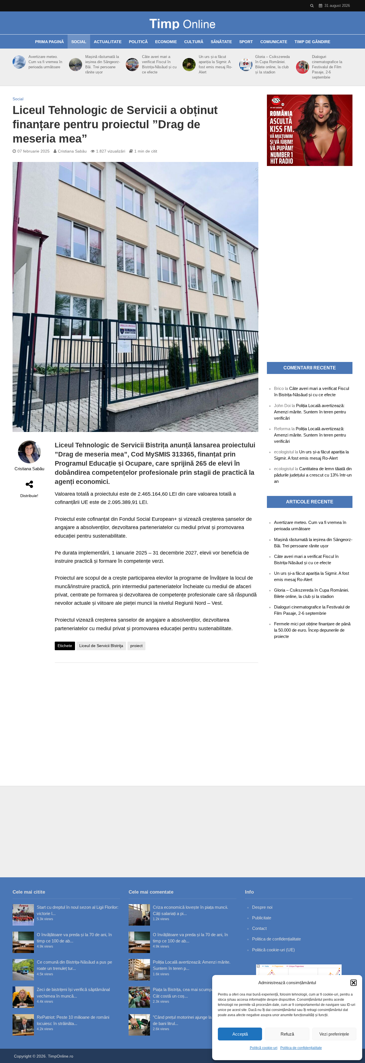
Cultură (193, 41)
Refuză (287, 1034)
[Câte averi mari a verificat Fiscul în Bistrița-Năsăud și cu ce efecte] (131, 64)
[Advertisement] (156, 713)
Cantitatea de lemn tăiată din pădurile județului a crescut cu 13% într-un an (313, 475)
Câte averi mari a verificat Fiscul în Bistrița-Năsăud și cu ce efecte (159, 64)
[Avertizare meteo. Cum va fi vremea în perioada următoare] (18, 62)
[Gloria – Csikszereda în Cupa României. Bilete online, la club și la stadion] (244, 64)
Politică (138, 41)
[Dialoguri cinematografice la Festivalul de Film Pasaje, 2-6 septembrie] (301, 67)
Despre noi (262, 907)
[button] (353, 983)
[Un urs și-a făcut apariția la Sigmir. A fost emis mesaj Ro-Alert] (188, 64)
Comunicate (273, 41)
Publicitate (261, 917)
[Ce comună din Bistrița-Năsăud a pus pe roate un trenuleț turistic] (23, 969)
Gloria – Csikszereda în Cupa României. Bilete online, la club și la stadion (272, 64)
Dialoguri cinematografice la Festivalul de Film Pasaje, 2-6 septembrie (327, 67)
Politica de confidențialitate (301, 1048)
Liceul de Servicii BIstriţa (101, 645)
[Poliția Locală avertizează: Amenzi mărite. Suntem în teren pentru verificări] (139, 969)
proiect (136, 645)
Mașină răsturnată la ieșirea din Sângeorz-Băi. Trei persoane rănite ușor (102, 64)
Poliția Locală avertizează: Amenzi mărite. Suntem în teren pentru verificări (310, 412)
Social (78, 41)
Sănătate (221, 41)
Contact (259, 928)
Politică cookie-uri (263, 1048)
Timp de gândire (312, 41)
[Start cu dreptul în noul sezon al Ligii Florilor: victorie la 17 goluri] (23, 915)
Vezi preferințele (334, 1034)
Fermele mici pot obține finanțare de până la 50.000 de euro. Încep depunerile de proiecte (312, 630)
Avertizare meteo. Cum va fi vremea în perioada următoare (45, 62)
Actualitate (107, 41)
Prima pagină (49, 41)
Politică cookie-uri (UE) (273, 949)
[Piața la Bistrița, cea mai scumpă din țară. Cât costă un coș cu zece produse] (139, 997)
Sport (246, 41)
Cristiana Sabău (72, 151)
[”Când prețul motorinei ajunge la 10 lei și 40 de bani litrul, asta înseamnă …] (139, 1025)
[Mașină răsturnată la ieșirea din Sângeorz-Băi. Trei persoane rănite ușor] (74, 64)
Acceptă (240, 1034)
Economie (166, 41)
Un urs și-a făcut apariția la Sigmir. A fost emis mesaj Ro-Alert (215, 64)
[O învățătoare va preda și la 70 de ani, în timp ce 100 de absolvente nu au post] (23, 942)
